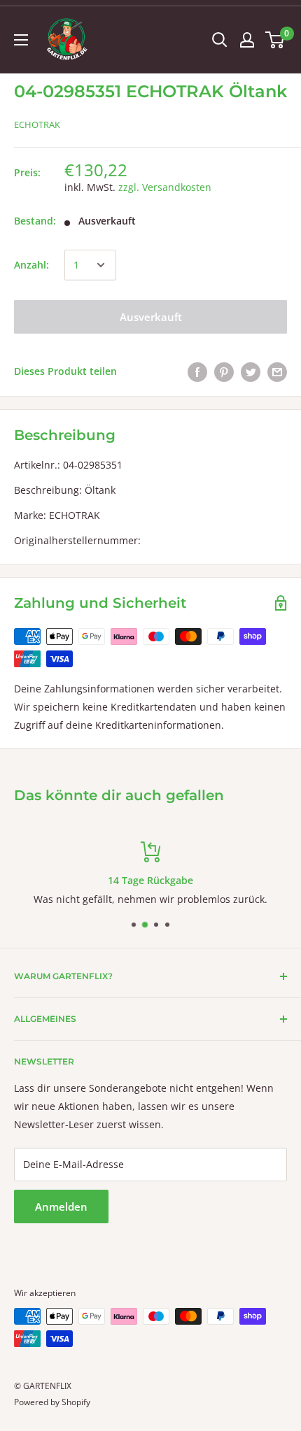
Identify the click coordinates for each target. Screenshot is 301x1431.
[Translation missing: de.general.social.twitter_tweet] (250, 371)
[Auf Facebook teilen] (197, 371)
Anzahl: (31, 264)
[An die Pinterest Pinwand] (224, 371)
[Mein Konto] (247, 40)
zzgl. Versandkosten (164, 187)
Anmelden (61, 1206)
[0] (275, 39)
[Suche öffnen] (219, 40)
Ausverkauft (151, 317)
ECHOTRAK (37, 124)
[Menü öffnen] (21, 39)
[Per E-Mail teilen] (277, 371)
